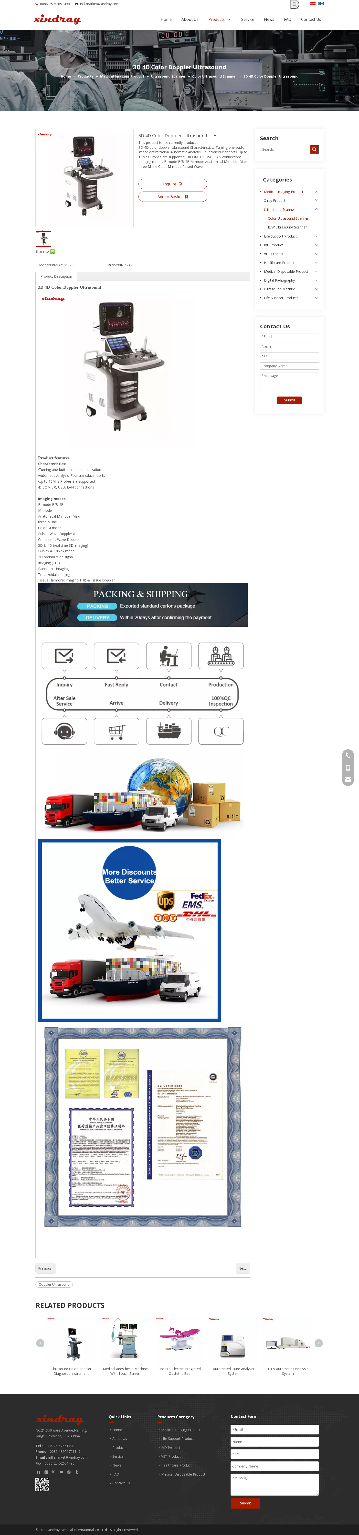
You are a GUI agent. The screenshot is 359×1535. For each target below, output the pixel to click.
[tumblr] (77, 1472)
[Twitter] (54, 1472)
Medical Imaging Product (283, 191)
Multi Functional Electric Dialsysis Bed (288, 1322)
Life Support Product (280, 236)
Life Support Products (281, 298)
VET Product (274, 253)
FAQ (115, 1474)
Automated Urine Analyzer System (179, 1371)
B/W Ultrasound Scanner (287, 227)
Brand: (113, 265)
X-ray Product (274, 200)
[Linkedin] (46, 1472)
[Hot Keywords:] (294, 4)
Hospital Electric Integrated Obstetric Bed (125, 1371)
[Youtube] (61, 1472)
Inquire (169, 184)
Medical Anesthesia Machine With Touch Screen (71, 1371)
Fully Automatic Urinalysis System (234, 1371)
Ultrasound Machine (280, 289)
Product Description (56, 276)
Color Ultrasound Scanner (288, 218)
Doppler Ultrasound (54, 1284)
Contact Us (121, 1483)
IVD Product (273, 245)
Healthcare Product (279, 262)
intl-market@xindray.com (99, 3)
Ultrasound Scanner (279, 209)
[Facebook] (39, 1472)
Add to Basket (170, 196)
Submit (289, 400)
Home (117, 1429)
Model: (44, 265)
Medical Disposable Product (286, 271)
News (116, 1465)
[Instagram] (69, 1472)
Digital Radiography (279, 280)
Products (119, 1447)
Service (118, 1456)
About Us (119, 1438)
